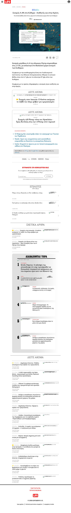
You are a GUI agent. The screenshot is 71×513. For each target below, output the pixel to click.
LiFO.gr (26, 151)
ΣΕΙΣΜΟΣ (41, 159)
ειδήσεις (17, 152)
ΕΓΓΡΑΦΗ (48, 176)
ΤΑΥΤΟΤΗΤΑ (35, 488)
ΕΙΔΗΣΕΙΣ (19, 6)
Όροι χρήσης (20, 504)
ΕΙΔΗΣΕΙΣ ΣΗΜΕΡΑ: (20, 131)
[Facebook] (56, 49)
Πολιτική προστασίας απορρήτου (33, 504)
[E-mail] (53, 57)
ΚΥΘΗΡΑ (33, 159)
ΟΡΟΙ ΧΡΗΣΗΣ (26, 179)
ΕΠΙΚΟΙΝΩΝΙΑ (35, 490)
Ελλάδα (23, 6)
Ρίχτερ (47, 159)
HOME (13, 6)
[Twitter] (58, 49)
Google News (35, 151)
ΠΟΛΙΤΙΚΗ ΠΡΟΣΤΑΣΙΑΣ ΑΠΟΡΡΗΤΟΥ (39, 179)
